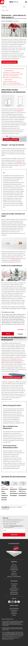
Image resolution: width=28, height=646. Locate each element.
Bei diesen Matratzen (15, 258)
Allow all (8, 333)
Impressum (14, 573)
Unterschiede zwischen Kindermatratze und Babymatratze (13, 69)
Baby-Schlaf (13, 507)
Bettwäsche (14, 613)
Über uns (14, 564)
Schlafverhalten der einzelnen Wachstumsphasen (11, 360)
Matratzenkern (14, 590)
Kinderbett (19, 110)
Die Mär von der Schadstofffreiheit (11, 75)
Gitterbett (10, 382)
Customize (20, 334)
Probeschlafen (14, 584)
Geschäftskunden (14, 569)
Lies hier (17, 636)
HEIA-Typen (14, 587)
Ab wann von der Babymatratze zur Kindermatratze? (12, 78)
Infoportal (3, 10)
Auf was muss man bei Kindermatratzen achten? (13, 84)
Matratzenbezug (14, 592)
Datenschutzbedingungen (16, 526)
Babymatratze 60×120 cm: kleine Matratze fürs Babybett (14, 492)
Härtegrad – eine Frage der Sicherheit (11, 72)
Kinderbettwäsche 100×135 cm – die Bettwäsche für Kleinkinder (23, 492)
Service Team (14, 566)
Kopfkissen (14, 612)
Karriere (14, 571)
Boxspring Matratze (14, 608)
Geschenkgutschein (14, 589)
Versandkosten (14, 568)
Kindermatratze (5, 509)
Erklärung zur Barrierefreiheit (14, 576)
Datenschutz (14, 575)
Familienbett (9, 367)
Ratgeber (7, 10)
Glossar (11, 487)
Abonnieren (14, 534)
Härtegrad (14, 585)
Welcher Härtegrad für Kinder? (10, 81)
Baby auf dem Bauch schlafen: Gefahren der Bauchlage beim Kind (4, 494)
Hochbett (5, 200)
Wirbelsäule (19, 162)
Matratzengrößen (14, 594)
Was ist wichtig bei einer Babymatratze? (12, 83)
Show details (20, 329)
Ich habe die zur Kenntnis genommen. (14, 526)
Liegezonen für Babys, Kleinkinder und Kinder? (13, 74)
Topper (14, 615)
